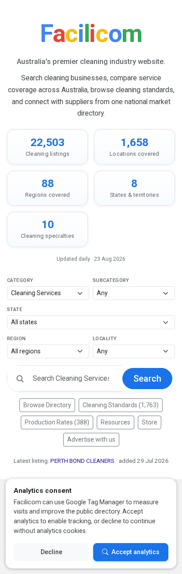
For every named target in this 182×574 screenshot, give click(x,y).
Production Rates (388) (57, 422)
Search (147, 378)
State (14, 309)
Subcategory (111, 280)
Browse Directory (47, 405)
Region (16, 338)
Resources (115, 422)
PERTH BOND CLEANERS (82, 461)
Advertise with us (91, 439)
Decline (51, 552)
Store (149, 422)
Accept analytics (135, 552)
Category (20, 280)
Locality (105, 338)
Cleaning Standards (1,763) (121, 405)
